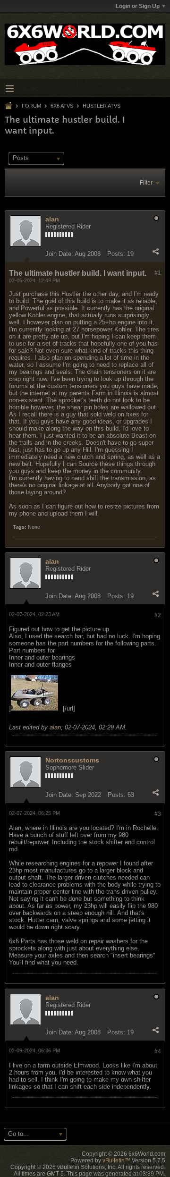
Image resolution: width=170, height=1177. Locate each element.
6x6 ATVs (62, 106)
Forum (31, 106)
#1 (157, 273)
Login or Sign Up (138, 6)
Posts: (116, 253)
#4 (157, 1051)
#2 (157, 615)
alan (52, 219)
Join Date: (59, 253)
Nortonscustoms (72, 760)
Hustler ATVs (101, 106)
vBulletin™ (116, 1160)
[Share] (155, 251)
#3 (157, 814)
